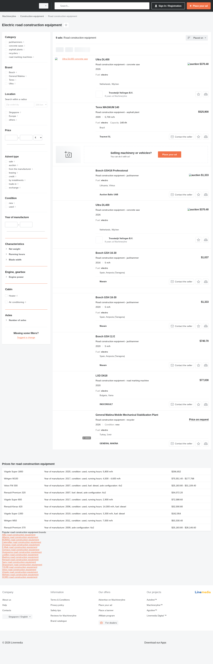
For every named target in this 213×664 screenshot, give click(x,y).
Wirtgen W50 (10, 520)
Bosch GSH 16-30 (106, 253)
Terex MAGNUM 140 (107, 107)
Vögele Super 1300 (13, 513)
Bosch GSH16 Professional (112, 170)
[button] (198, 94)
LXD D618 (101, 375)
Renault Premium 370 (15, 527)
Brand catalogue (59, 621)
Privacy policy (57, 605)
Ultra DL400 (102, 59)
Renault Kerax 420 (13, 506)
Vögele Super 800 (13, 499)
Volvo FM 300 (11, 485)
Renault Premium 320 (15, 492)
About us (6, 600)
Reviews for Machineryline (63, 615)
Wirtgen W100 (11, 478)
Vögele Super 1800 (13, 471)
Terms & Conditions (60, 600)
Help (4, 605)
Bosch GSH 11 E (105, 336)
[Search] (58, 6)
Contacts (6, 610)
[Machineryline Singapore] (18, 6)
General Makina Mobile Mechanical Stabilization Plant (127, 415)
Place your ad (169, 154)
